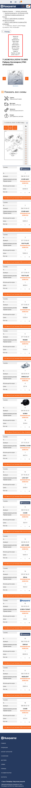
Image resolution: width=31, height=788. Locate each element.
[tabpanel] (15, 78)
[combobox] (15, 122)
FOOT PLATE (25, 244)
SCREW (25, 414)
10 (26, 148)
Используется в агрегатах (25, 182)
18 (26, 164)
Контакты (15, 2)
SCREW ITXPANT (25, 609)
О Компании (4, 756)
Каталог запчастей (21, 11)
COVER (25, 513)
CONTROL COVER (25, 446)
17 (26, 161)
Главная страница (7, 11)
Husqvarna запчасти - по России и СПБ (16, 13)
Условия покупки (6, 773)
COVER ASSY (25, 179)
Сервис (3, 764)
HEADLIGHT (25, 677)
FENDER (25, 308)
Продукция (4, 747)
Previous (4, 78)
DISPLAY (25, 645)
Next (26, 78)
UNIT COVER (25, 545)
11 (26, 151)
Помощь (3, 768)
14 (26, 155)
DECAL (25, 577)
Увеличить (15, 86)
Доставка (11, 2)
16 (26, 159)
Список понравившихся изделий (20, 2)
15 (26, 157)
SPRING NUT (25, 377)
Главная (3, 743)
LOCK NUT (25, 478)
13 (26, 153)
